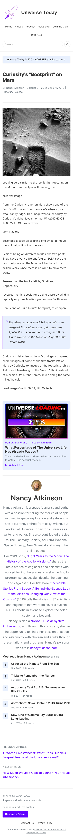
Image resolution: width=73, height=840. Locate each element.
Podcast (30, 26)
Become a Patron (15, 814)
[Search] (67, 44)
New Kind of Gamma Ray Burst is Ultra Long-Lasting (37, 716)
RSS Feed (36, 35)
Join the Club (60, 26)
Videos (19, 26)
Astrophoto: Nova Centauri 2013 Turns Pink (40, 703)
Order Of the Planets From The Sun (35, 663)
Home (8, 26)
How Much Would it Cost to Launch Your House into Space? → (36, 775)
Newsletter (44, 26)
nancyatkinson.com (44, 648)
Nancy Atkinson (15, 87)
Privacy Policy (44, 822)
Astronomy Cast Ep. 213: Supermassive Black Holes (38, 689)
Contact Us (27, 822)
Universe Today (39, 12)
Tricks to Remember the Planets (33, 675)
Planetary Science (13, 91)
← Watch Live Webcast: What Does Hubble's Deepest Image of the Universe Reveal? (34, 755)
